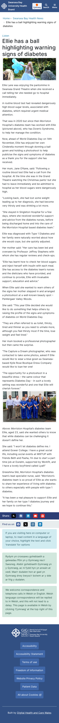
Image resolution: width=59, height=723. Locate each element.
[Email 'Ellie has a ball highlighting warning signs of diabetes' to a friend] (35, 515)
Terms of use (29, 662)
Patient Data (29, 686)
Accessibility (29, 645)
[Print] (42, 515)
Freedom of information (29, 670)
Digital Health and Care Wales (34, 712)
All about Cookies (28, 694)
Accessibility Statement (29, 653)
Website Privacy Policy (29, 678)
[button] (13, 515)
